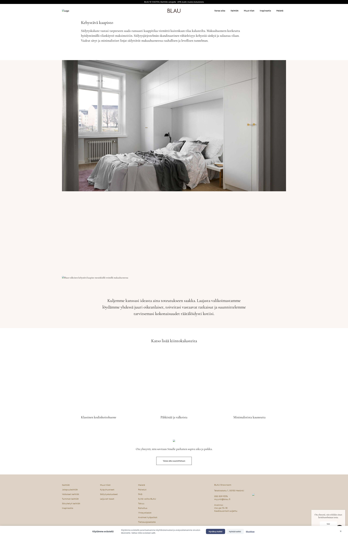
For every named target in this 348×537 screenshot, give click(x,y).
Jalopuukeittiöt (70, 489)
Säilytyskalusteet (109, 494)
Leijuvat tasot (107, 499)
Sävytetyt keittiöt (71, 503)
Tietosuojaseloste (147, 522)
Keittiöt (234, 10)
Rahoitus (142, 508)
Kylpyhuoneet (107, 489)
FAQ (140, 494)
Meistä (279, 10)
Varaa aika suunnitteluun (174, 461)
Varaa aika (219, 10)
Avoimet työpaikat (147, 517)
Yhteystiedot (144, 512)
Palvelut (142, 489)
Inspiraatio (265, 10)
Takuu (141, 503)
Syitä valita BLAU (147, 499)
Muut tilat (249, 10)
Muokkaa (250, 531)
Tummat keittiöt (70, 499)
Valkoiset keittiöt (70, 494)
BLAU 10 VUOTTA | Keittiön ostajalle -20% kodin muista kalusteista (174, 2)
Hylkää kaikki (235, 531)
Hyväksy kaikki (215, 531)
